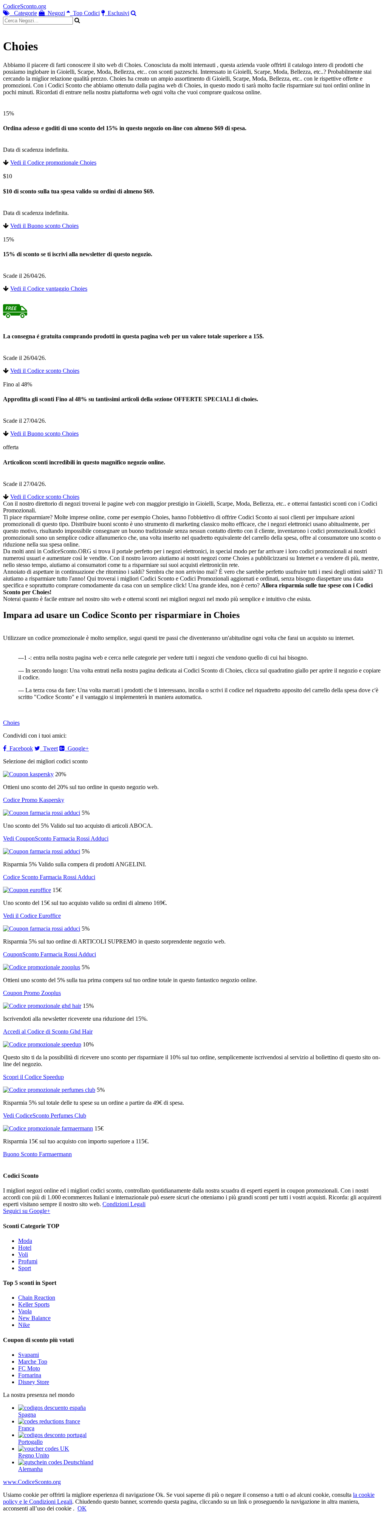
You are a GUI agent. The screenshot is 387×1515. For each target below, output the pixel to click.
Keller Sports (34, 1304)
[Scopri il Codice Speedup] (42, 1044)
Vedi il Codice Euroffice (32, 915)
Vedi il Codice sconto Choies (44, 370)
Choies (11, 722)
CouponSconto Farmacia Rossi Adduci (49, 954)
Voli (23, 1254)
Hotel (24, 1247)
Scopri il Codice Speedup (33, 1077)
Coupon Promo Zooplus (32, 993)
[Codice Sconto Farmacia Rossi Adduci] (41, 851)
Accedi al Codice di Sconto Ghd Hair (48, 1031)
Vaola (25, 1311)
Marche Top (32, 1361)
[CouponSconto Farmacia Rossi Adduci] (41, 928)
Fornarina (29, 1375)
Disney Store (33, 1382)
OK (82, 1508)
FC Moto (29, 1368)
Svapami (28, 1355)
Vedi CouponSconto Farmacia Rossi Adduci (55, 838)
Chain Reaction (36, 1297)
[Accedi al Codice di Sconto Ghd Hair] (42, 1006)
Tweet (49, 748)
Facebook (19, 748)
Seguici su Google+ (26, 1211)
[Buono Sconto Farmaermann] (48, 1128)
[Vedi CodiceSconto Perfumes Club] (49, 1090)
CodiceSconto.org (24, 6)
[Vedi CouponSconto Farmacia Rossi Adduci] (41, 813)
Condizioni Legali (124, 1204)
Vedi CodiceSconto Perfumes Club (44, 1115)
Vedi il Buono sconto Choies (44, 226)
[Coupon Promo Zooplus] (41, 967)
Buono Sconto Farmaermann (37, 1154)
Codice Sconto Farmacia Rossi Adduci (49, 877)
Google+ (77, 748)
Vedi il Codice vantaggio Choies (48, 288)
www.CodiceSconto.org (32, 1482)
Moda (25, 1241)
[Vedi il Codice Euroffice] (27, 890)
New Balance (34, 1318)
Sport (24, 1268)
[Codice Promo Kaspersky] (28, 774)
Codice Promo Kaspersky (33, 800)
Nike (24, 1325)
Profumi (27, 1261)
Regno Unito (33, 1455)
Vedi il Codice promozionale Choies (53, 162)
